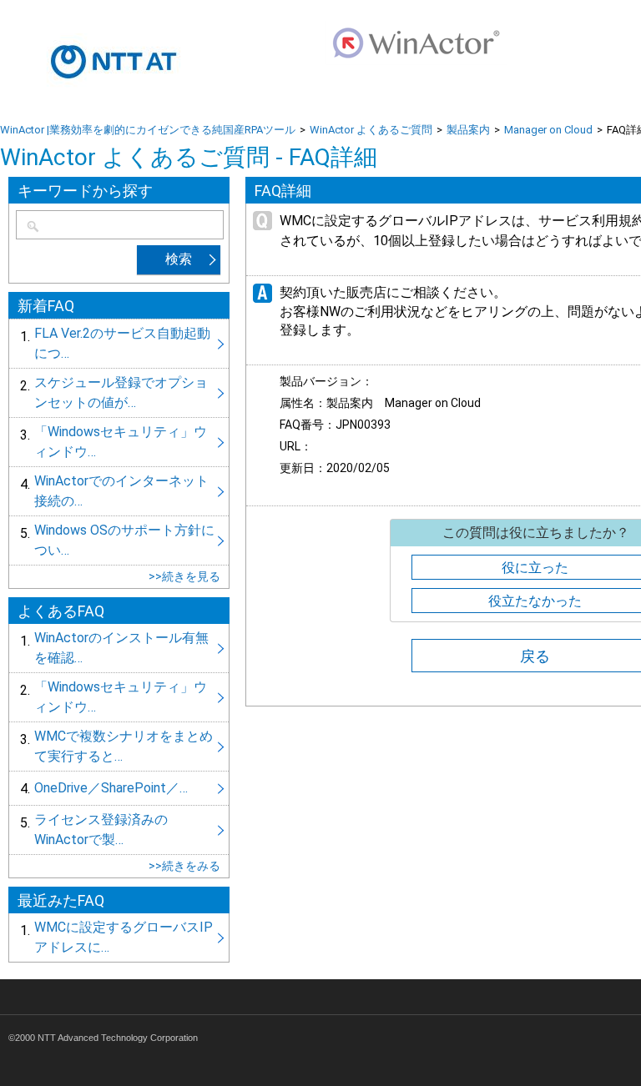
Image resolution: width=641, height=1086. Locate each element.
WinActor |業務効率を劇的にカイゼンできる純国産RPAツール (147, 129)
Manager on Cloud (548, 129)
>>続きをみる (184, 865)
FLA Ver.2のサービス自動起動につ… (119, 343)
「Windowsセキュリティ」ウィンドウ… (119, 442)
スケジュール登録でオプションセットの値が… (119, 393)
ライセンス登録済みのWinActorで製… (119, 830)
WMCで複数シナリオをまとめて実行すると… (119, 746)
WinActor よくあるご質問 (371, 129)
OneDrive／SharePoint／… (119, 788)
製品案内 (468, 129)
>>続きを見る (184, 576)
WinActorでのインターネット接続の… (119, 491)
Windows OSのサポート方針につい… (119, 540)
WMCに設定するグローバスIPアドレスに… (119, 937)
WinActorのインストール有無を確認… (119, 648)
